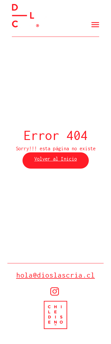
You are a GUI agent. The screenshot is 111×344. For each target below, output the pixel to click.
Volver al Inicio (55, 159)
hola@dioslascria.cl (55, 275)
